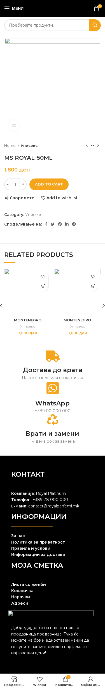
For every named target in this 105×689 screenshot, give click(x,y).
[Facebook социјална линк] (46, 224)
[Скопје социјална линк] (67, 224)
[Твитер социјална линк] (52, 224)
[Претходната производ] (87, 146)
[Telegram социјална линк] (74, 224)
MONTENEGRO (27, 320)
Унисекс (29, 145)
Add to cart (49, 184)
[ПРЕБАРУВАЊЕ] (95, 25)
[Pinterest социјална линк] (60, 224)
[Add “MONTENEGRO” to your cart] (43, 286)
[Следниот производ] (98, 146)
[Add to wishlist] (43, 276)
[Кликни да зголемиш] (14, 125)
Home (10, 145)
